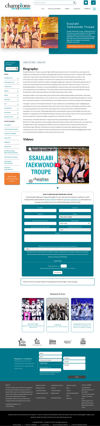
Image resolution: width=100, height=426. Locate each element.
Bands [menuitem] (6, 95)
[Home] (18, 6)
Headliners (87, 8)
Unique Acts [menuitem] (7, 146)
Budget (75, 214)
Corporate (77, 8)
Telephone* (40, 214)
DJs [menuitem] (5, 103)
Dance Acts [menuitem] (7, 138)
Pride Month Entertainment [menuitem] (8, 162)
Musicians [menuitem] (7, 99)
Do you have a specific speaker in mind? (40, 227)
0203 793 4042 (50, 199)
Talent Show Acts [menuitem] (9, 82)
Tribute (67, 8)
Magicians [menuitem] (7, 142)
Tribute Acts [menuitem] (8, 86)
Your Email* (75, 207)
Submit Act (69, 398)
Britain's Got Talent (29, 62)
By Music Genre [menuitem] (8, 116)
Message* (57, 233)
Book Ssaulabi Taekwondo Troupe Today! (80, 46)
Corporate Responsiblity (72, 393)
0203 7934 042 (42, 398)
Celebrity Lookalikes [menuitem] (10, 133)
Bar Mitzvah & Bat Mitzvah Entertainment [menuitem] (11, 151)
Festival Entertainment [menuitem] (11, 157)
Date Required (74, 220)
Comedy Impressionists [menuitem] (11, 129)
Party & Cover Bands (54, 8)
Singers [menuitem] (6, 91)
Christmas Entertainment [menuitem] (8, 168)
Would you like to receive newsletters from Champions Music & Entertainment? (57, 246)
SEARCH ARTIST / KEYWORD (10, 63)
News (67, 388)
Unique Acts (41, 62)
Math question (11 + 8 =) (54, 266)
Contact (68, 390)
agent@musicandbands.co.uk (72, 199)
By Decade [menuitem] (7, 112)
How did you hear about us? (75, 227)
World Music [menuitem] (8, 108)
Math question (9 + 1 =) (45, 367)
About (68, 395)
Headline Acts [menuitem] (8, 78)
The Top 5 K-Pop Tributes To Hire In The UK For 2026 (88, 396)
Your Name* (40, 207)
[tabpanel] (57, 164)
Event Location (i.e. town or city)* (40, 220)
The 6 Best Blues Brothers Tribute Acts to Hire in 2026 (88, 390)
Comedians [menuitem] (7, 125)
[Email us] (86, 2)
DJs (43, 8)
